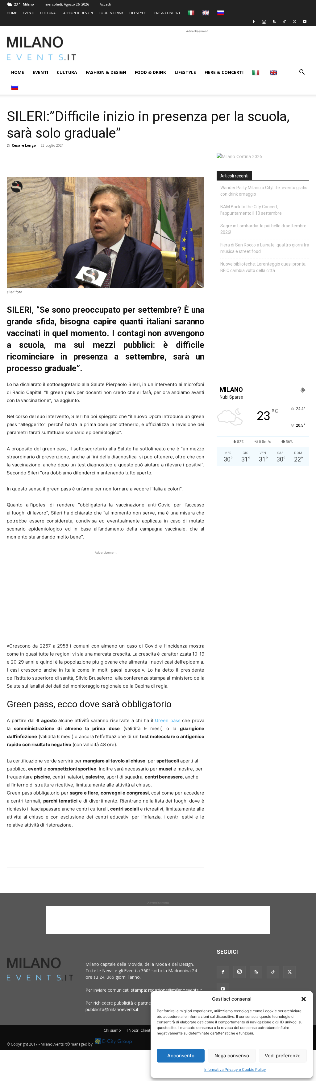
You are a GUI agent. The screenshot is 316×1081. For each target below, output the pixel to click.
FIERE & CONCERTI (166, 12)
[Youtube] (304, 21)
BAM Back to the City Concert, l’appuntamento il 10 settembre (251, 210)
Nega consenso (231, 1056)
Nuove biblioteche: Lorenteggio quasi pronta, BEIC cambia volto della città (263, 267)
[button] (304, 999)
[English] (206, 12)
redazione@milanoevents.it (175, 990)
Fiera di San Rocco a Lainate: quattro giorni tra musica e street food (264, 248)
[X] (294, 21)
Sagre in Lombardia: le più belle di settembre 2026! (263, 229)
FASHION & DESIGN (77, 12)
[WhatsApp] (41, 159)
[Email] (70, 159)
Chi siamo (112, 1030)
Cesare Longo (24, 145)
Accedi (105, 4)
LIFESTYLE (137, 12)
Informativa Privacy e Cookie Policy (235, 1069)
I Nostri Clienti (139, 1030)
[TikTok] (284, 21)
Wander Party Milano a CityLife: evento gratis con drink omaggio (263, 191)
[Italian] (191, 12)
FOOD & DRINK (111, 12)
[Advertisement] (197, 48)
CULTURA (48, 12)
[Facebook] (253, 21)
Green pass (168, 720)
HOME (12, 12)
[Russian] (221, 12)
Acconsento (180, 1056)
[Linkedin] (55, 159)
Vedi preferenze (283, 1056)
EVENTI (28, 12)
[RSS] (274, 21)
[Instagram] (263, 21)
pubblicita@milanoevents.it (112, 1009)
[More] (84, 159)
